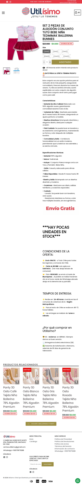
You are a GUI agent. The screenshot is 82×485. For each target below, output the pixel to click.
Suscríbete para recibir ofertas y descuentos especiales (39, 458)
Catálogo (33, 441)
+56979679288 (71, 1)
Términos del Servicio (63, 446)
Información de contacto (65, 449)
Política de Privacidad (63, 439)
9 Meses (55, 51)
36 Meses (66, 56)
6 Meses (46, 51)
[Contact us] (77, 480)
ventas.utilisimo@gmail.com (68, 3)
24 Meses (56, 56)
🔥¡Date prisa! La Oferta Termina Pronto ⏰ (59, 74)
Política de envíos (62, 444)
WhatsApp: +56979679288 (65, 451)
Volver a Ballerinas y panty (42, 424)
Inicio (31, 439)
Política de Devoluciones (64, 441)
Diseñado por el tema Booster (32, 478)
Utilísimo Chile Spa (14, 478)
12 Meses (65, 51)
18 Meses (47, 56)
